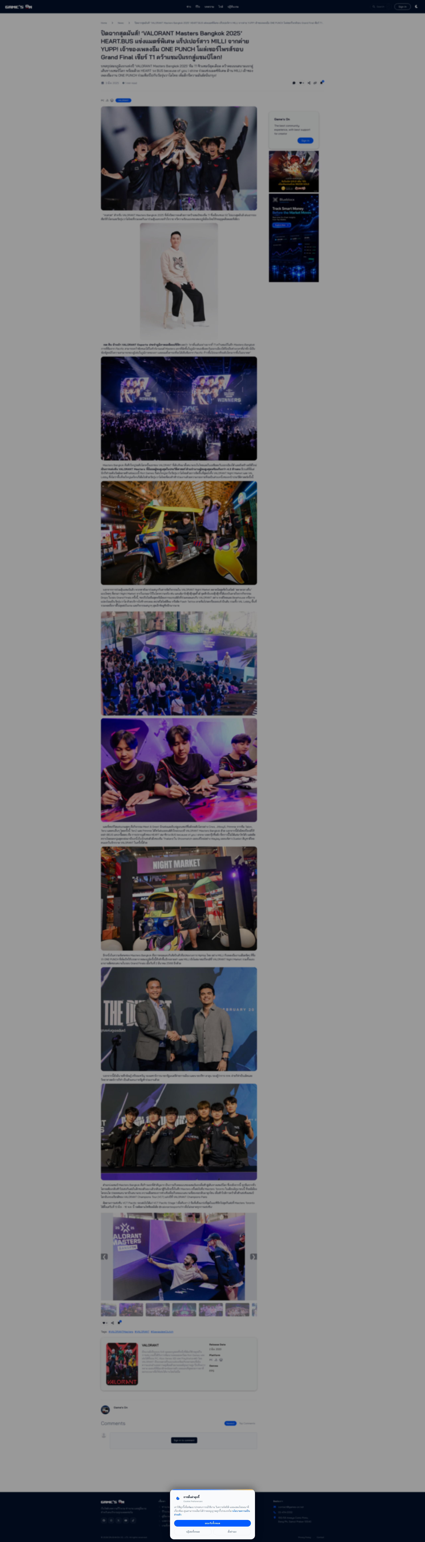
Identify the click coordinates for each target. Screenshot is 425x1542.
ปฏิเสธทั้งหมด (193, 1531)
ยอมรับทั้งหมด (212, 1523)
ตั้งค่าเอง (232, 1531)
